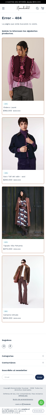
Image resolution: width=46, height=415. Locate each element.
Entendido (38, 411)
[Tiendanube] (23, 405)
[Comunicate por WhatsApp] (41, 402)
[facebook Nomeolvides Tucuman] (10, 346)
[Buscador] (37, 8)
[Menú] (3, 9)
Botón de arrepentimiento (23, 399)
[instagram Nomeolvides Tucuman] (4, 346)
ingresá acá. (23, 395)
